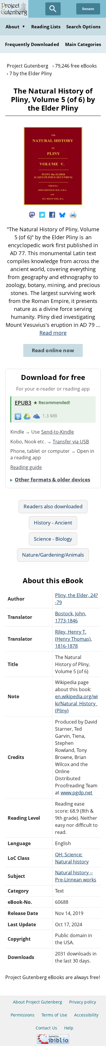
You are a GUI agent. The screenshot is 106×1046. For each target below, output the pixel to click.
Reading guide (26, 467)
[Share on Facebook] (52, 214)
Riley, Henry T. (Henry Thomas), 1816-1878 (73, 639)
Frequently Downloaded (32, 44)
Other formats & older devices (52, 479)
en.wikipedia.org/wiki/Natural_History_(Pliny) (76, 703)
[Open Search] (53, 8)
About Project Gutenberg (37, 1002)
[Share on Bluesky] (62, 214)
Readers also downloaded (53, 506)
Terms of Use (54, 1015)
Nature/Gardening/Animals (53, 554)
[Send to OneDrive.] (36, 416)
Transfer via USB (71, 441)
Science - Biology (53, 538)
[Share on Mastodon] (32, 214)
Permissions (22, 1015)
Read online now (53, 350)
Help (68, 1028)
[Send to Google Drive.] (27, 415)
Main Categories (83, 44)
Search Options (83, 26)
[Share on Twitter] (42, 214)
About (15, 26)
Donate (88, 8)
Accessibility (86, 1015)
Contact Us (46, 1028)
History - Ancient (53, 522)
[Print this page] (73, 214)
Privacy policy (82, 1002)
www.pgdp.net (76, 792)
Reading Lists (46, 26)
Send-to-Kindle (57, 432)
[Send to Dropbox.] (18, 416)
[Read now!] (53, 203)
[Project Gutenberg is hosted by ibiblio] (53, 1042)
